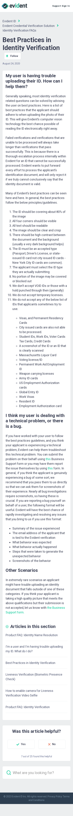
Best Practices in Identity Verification (30, 663)
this (50, 468)
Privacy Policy (55, 796)
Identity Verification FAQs (19, 30)
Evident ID (9, 21)
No (54, 744)
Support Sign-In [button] (61, 6)
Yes (23, 744)
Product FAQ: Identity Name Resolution (32, 635)
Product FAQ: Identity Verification (28, 707)
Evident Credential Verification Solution (29, 26)
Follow (14, 56)
